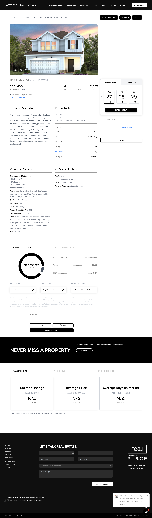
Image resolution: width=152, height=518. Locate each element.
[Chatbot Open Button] (146, 512)
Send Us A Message (102, 484)
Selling (8, 455)
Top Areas (84, 5)
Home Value (71, 5)
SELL (103, 5)
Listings (8, 449)
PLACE (41, 497)
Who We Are (10, 464)
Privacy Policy (119, 515)
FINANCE (113, 5)
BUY (96, 5)
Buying (8, 452)
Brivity (12, 515)
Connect (8, 467)
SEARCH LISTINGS (55, 5)
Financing (9, 458)
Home (7, 446)
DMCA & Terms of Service (133, 515)
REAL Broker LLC (32, 497)
